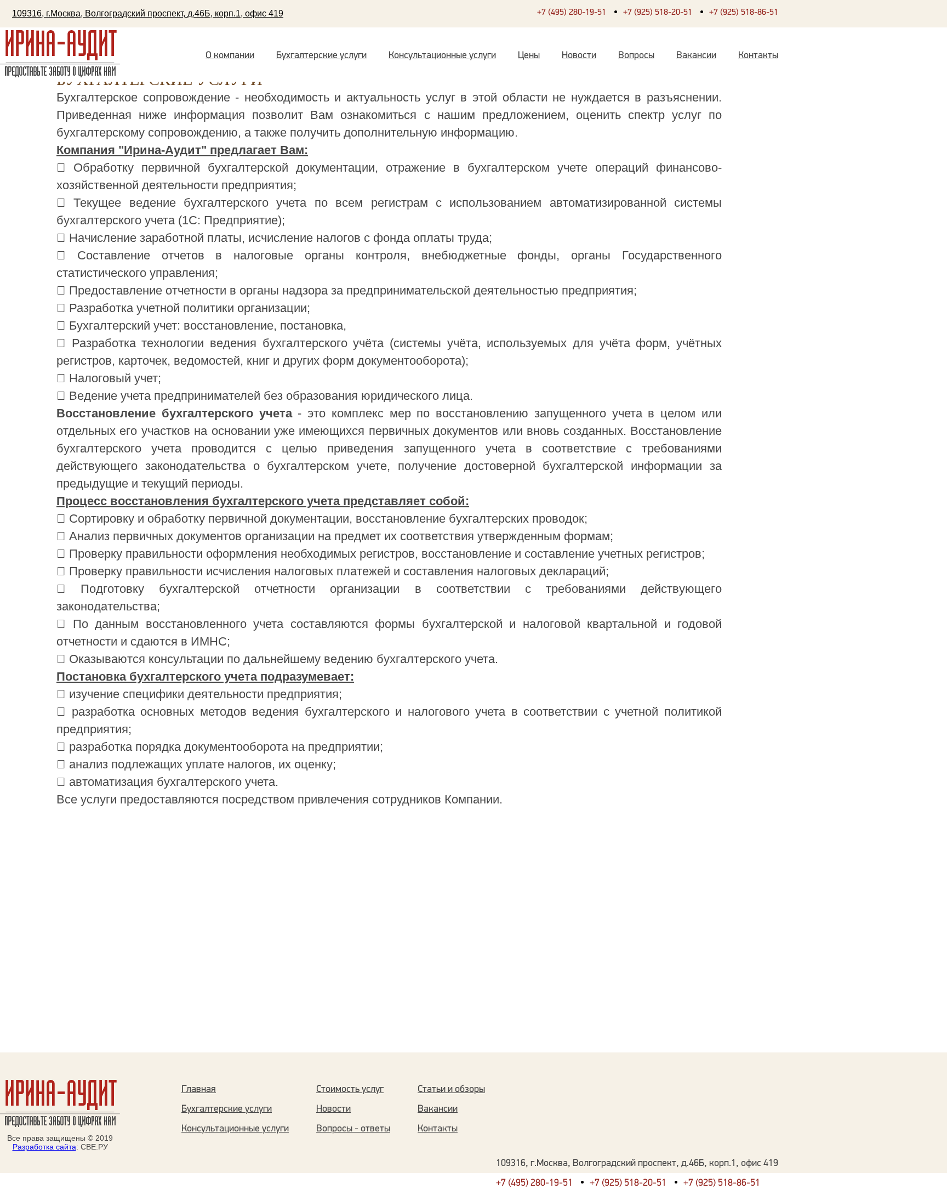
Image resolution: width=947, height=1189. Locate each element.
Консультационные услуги (442, 56)
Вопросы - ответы (353, 1129)
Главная (198, 1090)
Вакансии (696, 56)
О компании (230, 56)
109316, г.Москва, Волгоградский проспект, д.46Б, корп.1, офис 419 (147, 13)
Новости (579, 56)
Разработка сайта (44, 1146)
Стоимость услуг (350, 1090)
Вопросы (636, 56)
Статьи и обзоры (451, 1090)
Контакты (758, 56)
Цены (529, 56)
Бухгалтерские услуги (321, 56)
